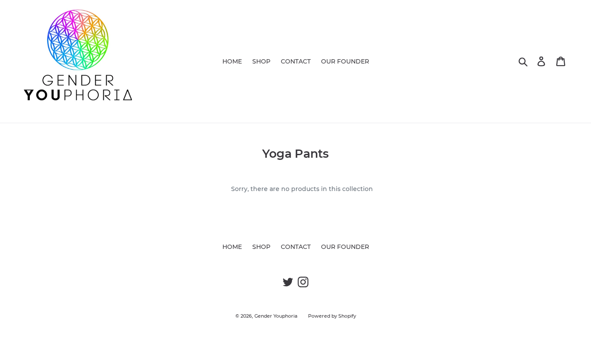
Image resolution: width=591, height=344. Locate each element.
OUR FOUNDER (345, 61)
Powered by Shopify (332, 316)
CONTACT (296, 61)
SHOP (261, 61)
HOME (232, 61)
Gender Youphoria (276, 316)
